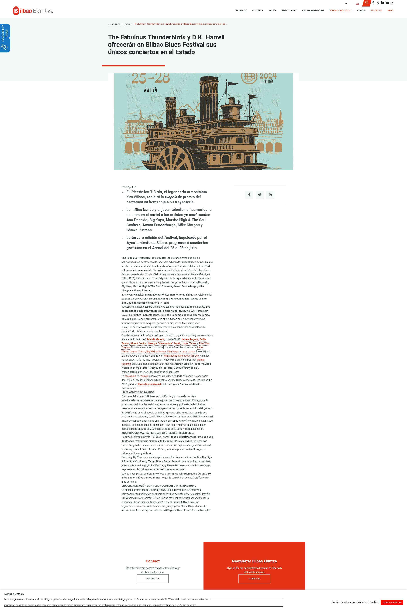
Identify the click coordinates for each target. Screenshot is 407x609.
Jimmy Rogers (189, 339)
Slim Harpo (173, 352)
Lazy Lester (188, 352)
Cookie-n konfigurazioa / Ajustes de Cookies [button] (355, 602)
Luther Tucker (189, 343)
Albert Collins (138, 343)
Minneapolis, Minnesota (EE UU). (182, 356)
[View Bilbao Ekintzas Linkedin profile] (382, 2)
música (144, 376)
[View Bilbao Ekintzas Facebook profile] (373, 2)
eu (346, 3)
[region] (153, 567)
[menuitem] (346, 3)
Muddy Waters (155, 339)
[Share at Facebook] (249, 195)
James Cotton (137, 352)
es (352, 3)
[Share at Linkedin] (270, 195)
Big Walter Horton (156, 352)
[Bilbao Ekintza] (33, 10)
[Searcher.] (367, 3)
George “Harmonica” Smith (164, 343)
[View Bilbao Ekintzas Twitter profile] (377, 2)
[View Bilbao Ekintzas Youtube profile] (387, 2)
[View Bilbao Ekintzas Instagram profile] (392, 2)
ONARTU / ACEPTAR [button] (392, 602)
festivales (130, 376)
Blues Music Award (149, 384)
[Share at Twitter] (260, 195)
